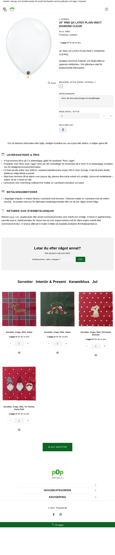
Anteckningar (66, 94)
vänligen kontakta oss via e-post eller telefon (66, 143)
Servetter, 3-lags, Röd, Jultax (19, 332)
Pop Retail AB (12, 9)
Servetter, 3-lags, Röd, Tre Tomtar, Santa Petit (19, 408)
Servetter (25, 282)
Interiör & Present (51, 282)
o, (60, 19)
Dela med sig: (66, 125)
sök (80, 259)
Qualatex (65, 19)
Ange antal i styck (69, 111)
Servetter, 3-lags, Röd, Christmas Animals (96, 333)
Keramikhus (79, 282)
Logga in (64, 42)
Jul (94, 282)
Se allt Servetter (57, 447)
